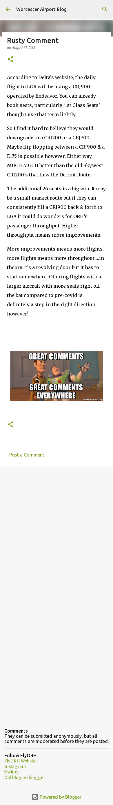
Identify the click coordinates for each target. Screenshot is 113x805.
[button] (10, 59)
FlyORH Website (20, 761)
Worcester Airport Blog (41, 9)
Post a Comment (26, 454)
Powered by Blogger (60, 796)
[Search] (104, 9)
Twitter (11, 772)
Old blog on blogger (24, 777)
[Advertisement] (56, 531)
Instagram (15, 766)
